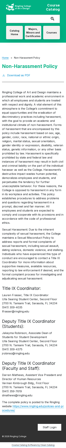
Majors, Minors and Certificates (33, 33)
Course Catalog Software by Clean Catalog (33, 445)
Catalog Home (14, 32)
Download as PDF (18, 75)
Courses (51, 32)
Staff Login (50, 427)
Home (5, 57)
